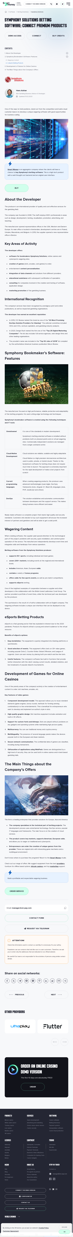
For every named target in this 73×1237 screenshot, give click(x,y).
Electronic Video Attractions (35, 1152)
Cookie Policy (44, 1228)
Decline (64, 1227)
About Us (30, 1165)
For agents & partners (33, 1172)
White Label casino (10, 1123)
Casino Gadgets (32, 1158)
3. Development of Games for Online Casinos (20, 66)
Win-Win (51, 1147)
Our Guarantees (32, 1180)
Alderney (7, 1144)
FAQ (6, 1169)
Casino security (31, 1128)
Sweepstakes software (56, 1128)
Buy (17, 188)
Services (30, 1116)
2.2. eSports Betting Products (14, 63)
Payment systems (54, 1125)
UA (56, 1189)
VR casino (8, 1133)
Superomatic (53, 1150)
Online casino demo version (35, 1125)
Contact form (36, 918)
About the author (32, 1177)
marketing (54, 866)
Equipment (31, 1140)
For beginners (9, 1177)
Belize (7, 1158)
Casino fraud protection (56, 1131)
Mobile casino (9, 1131)
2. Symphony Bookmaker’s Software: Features (21, 57)
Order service (17, 891)
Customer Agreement (11, 1231)
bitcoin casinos (37, 866)
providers (60, 863)
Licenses (8, 1140)
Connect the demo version (35, 4)
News (6, 1180)
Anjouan (7, 1147)
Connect (36, 36)
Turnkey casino (9, 1125)
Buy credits (58, 36)
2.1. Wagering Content (12, 60)
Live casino (8, 1128)
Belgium (7, 1155)
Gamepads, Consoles (33, 1144)
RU (50, 1189)
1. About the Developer (13, 53)
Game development (33, 1120)
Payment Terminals (32, 1150)
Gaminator (52, 1144)
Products (8, 1116)
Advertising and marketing (35, 1123)
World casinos (10, 1217)
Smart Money (13, 169)
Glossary (7, 1174)
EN (53, 1189)
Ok (64, 1232)
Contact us (52, 1169)
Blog (6, 1172)
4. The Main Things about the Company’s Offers (21, 70)
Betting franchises (23, 12)
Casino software (54, 1120)
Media (7, 1165)
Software (12, 12)
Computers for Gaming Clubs (35, 1155)
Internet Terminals (32, 1147)
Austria (7, 1152)
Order (33, 1087)
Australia (7, 1150)
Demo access (14, 36)
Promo (51, 1140)
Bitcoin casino (9, 1120)
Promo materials (32, 1174)
